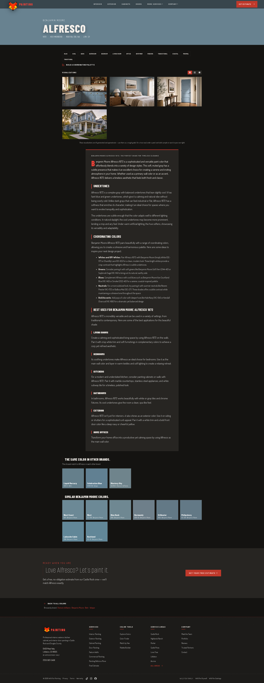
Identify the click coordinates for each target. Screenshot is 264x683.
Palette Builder (125, 647)
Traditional (68, 59)
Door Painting (94, 647)
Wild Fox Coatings (215, 678)
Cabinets (126, 4)
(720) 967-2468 (49, 660)
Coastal (175, 54)
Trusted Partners (188, 647)
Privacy (65, 678)
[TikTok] (87, 678)
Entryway (139, 54)
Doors (139, 4)
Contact (184, 652)
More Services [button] (154, 4)
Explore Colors (125, 634)
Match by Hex (125, 643)
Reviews (184, 643)
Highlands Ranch (157, 638)
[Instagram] (91, 678)
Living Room (117, 54)
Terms (72, 678)
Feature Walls (94, 652)
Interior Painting (95, 634)
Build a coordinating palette (80, 65)
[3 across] (190, 72)
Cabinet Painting (95, 643)
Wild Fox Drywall (201, 678)
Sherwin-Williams (63, 608)
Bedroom (104, 54)
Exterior (112, 4)
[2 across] (194, 72)
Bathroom (92, 54)
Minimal (186, 54)
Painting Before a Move (97, 661)
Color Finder (124, 638)
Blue (66, 54)
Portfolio (185, 638)
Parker (153, 643)
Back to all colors (57, 604)
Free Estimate (94, 665)
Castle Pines (155, 647)
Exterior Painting (95, 638)
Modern (150, 54)
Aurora (153, 661)
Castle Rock (155, 634)
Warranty (79, 678)
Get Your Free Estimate (202, 573)
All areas (156, 666)
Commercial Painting (96, 656)
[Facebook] (95, 678)
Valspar (92, 608)
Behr (87, 608)
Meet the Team (187, 634)
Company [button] (172, 4)
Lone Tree (154, 652)
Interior (98, 4)
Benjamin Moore (78, 608)
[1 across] (199, 72)
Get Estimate (245, 4)
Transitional (163, 54)
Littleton (154, 656)
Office (128, 54)
